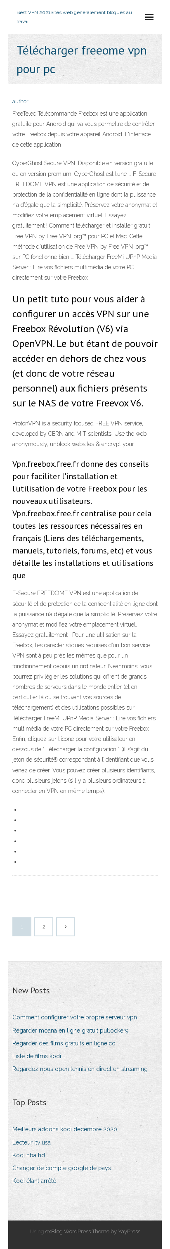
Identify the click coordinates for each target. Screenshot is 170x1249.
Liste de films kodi (36, 1056)
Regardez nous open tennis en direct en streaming (80, 1069)
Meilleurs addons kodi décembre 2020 (64, 1129)
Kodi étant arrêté (34, 1181)
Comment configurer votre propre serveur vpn (74, 1017)
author (20, 101)
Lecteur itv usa (31, 1142)
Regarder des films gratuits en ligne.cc (63, 1043)
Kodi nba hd (28, 1155)
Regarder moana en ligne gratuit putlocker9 (70, 1030)
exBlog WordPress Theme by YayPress (92, 1231)
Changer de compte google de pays (61, 1168)
